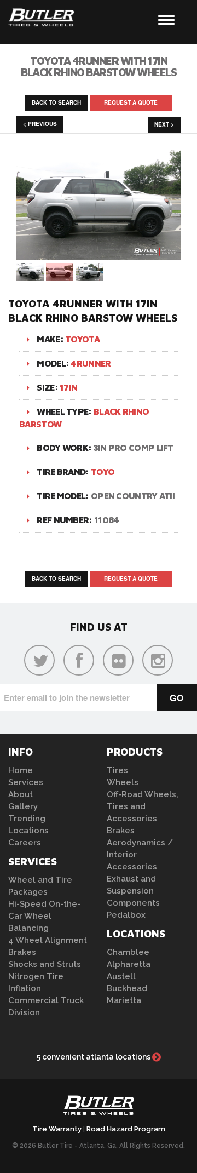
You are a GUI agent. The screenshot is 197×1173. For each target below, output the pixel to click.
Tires (117, 770)
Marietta (124, 1000)
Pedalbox (126, 915)
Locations (28, 831)
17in (68, 387)
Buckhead (127, 988)
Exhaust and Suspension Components (133, 891)
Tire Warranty (57, 1129)
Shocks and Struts (44, 964)
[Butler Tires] (98, 1108)
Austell (121, 976)
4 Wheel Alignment (47, 940)
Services (25, 782)
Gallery (23, 806)
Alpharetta (128, 964)
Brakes (22, 952)
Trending (26, 818)
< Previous (40, 124)
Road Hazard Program (125, 1129)
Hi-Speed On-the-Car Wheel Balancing (44, 916)
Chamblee (128, 952)
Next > (164, 124)
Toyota (82, 339)
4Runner (91, 363)
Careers (24, 843)
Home (20, 770)
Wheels (122, 782)
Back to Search (56, 102)
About (20, 794)
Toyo (102, 472)
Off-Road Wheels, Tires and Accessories (142, 806)
